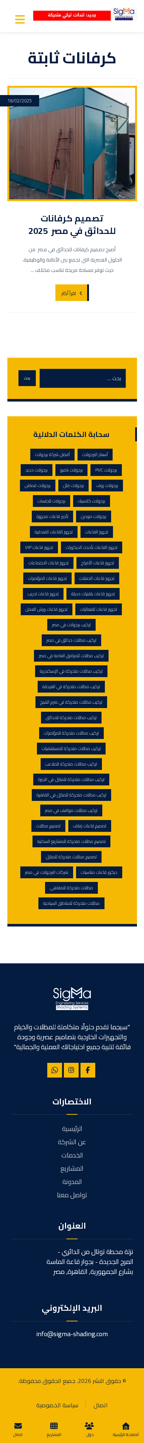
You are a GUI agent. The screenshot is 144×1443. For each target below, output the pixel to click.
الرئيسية (72, 1128)
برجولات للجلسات (51, 501)
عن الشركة (72, 1142)
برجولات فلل (73, 485)
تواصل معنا (72, 1195)
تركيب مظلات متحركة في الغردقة (71, 686)
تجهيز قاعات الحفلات (96, 578)
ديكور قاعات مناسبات (99, 872)
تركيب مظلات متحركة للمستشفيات (71, 748)
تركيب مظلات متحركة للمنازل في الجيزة (71, 779)
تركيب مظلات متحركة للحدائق (71, 717)
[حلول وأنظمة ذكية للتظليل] (124, 14)
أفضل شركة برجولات (52, 454)
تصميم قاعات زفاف (89, 826)
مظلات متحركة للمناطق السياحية (71, 903)
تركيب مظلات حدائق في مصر (71, 640)
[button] (19, 19)
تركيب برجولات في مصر (71, 624)
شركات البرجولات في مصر (46, 872)
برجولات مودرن (93, 516)
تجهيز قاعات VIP (39, 547)
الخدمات (72, 1155)
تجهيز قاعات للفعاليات (98, 609)
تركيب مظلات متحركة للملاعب (71, 764)
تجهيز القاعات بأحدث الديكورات (91, 547)
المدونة (72, 1182)
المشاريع (72, 1168)
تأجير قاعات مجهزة (52, 516)
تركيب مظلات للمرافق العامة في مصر (71, 655)
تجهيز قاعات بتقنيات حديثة (93, 593)
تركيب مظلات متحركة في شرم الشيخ (71, 702)
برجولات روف (107, 485)
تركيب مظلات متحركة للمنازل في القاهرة (71, 795)
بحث (27, 378)
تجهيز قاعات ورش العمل (46, 609)
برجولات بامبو (71, 470)
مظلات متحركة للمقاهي (71, 887)
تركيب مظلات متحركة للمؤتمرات (71, 733)
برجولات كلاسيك (91, 501)
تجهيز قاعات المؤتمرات (47, 578)
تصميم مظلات (48, 826)
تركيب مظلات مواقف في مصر (71, 810)
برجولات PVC (106, 470)
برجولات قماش (38, 485)
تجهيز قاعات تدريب (43, 593)
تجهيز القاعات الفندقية (54, 532)
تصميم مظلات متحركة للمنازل (71, 856)
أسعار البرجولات (95, 454)
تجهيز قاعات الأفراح (97, 562)
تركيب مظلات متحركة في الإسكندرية (71, 671)
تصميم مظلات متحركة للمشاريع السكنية (71, 841)
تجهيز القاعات (96, 532)
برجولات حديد (36, 470)
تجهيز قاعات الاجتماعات (48, 562)
